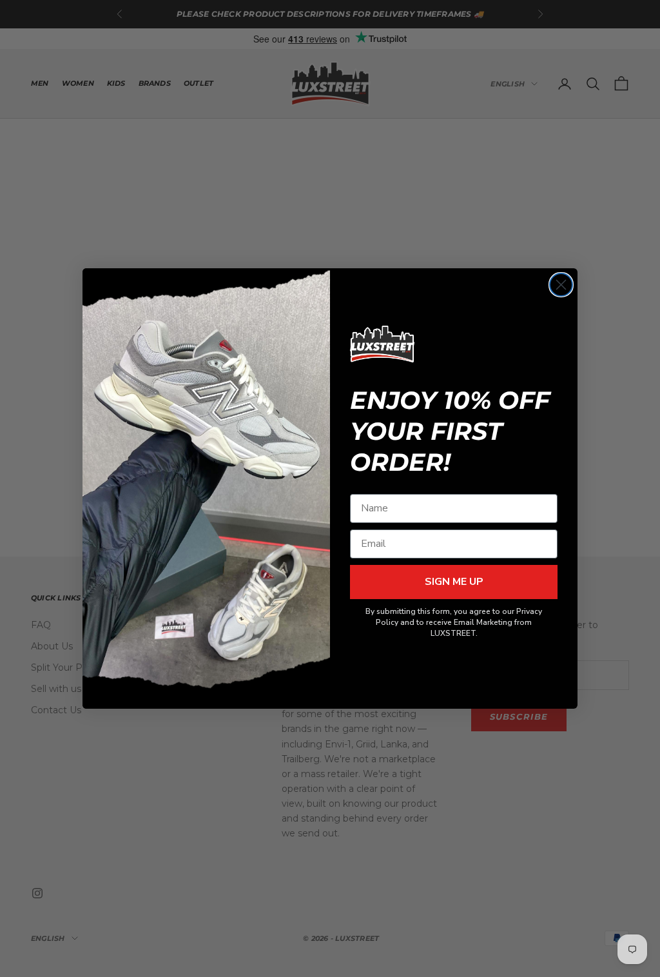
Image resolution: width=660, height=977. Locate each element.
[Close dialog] (561, 284)
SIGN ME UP (454, 582)
